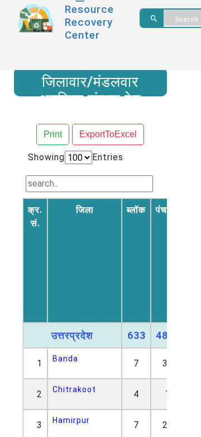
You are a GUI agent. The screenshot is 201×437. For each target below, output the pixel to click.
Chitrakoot (74, 389)
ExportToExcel (108, 134)
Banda (65, 358)
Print (53, 134)
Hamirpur (71, 420)
